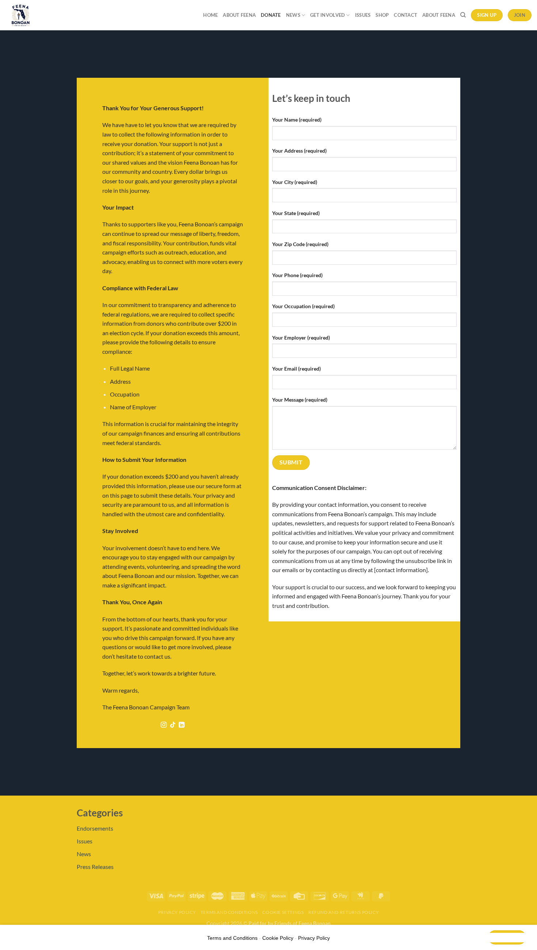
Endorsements (95, 828)
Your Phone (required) (297, 275)
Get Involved (327, 15)
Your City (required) (294, 182)
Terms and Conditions (229, 912)
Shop (382, 15)
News (293, 15)
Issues (363, 15)
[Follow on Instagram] (164, 725)
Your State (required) (296, 213)
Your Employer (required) (301, 337)
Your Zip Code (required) (300, 244)
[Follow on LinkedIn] (181, 725)
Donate (271, 15)
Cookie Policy (277, 938)
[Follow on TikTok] (172, 725)
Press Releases (95, 866)
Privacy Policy (177, 912)
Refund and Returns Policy (343, 912)
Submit (291, 462)
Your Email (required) (296, 368)
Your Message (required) (299, 400)
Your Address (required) (299, 151)
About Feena (239, 15)
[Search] (463, 15)
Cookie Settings (283, 912)
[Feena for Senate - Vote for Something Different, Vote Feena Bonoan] (37, 15)
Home (210, 15)
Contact (405, 15)
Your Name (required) (296, 119)
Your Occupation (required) (303, 306)
